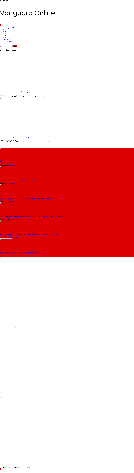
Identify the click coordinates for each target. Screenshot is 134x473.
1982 (4, 38)
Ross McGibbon (15, 95)
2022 (4, 34)
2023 (4, 32)
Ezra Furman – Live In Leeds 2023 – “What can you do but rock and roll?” (21, 92)
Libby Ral (11, 201)
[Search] (0, 44)
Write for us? (7, 40)
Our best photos (8, 41)
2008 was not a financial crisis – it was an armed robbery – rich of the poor (22, 252)
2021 (4, 36)
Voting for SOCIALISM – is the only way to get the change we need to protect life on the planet (27, 180)
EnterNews (21, 467)
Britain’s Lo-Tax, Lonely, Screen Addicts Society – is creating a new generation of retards (26, 198)
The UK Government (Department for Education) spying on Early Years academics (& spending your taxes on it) (32, 216)
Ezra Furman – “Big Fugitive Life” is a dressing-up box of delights (19, 137)
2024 (4, 30)
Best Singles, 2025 (8, 28)
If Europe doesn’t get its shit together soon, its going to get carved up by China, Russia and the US (28, 234)
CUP (1, 162)
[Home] (0, 25)
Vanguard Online (27, 12)
